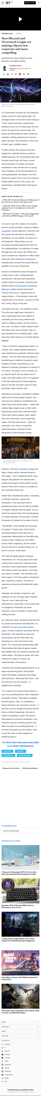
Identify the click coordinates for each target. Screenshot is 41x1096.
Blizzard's (6, 289)
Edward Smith (16, 66)
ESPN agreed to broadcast (26, 286)
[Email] (24, 74)
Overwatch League (27, 469)
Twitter (15, 659)
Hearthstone (30, 259)
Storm (27, 182)
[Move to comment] (28, 74)
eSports (22, 150)
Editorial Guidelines (30, 768)
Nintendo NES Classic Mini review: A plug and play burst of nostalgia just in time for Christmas (19, 208)
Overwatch (6, 231)
